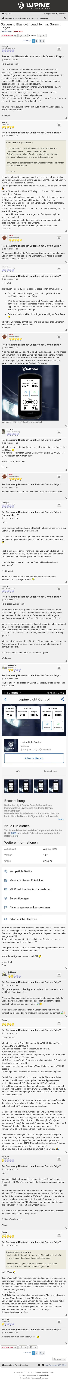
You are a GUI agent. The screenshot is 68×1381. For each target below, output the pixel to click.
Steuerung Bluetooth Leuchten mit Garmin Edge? (30, 26)
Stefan (15, 32)
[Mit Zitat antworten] (59, 49)
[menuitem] (8, 14)
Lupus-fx (5, 46)
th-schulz (9, 430)
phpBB (25, 1372)
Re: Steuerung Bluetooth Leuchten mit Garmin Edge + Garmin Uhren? (31, 513)
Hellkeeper (12, 665)
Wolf (21, 32)
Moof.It (4, 122)
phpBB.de (45, 1375)
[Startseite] (34, 6)
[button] (43, 41)
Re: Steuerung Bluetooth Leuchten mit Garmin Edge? (31, 132)
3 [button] (40, 40)
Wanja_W (5, 1156)
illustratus (5, 502)
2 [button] (36, 40)
